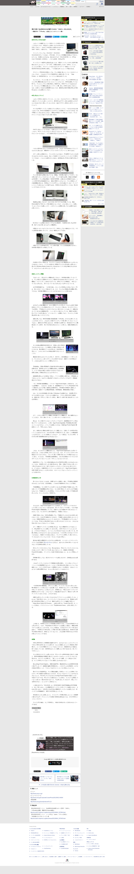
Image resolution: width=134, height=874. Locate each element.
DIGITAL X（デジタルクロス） (50, 839)
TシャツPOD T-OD (65, 835)
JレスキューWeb (78, 837)
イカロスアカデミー (79, 839)
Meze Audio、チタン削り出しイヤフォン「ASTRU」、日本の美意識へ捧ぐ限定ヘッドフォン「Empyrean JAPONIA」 (94, 37)
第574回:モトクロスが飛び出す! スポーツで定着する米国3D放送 (63, 778)
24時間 (90, 19)
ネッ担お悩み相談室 (35, 842)
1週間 (96, 19)
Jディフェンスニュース (80, 832)
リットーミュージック (65, 830)
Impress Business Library (49, 835)
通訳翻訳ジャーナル (79, 835)
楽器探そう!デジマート (66, 832)
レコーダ (37, 6)
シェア (49, 36)
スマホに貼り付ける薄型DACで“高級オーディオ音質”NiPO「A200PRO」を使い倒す (96, 222)
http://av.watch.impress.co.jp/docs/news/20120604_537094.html (48, 812)
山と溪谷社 (62, 839)
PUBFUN (89, 837)
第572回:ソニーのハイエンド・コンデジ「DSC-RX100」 (46, 778)
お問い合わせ (45, 856)
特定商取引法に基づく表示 (99, 856)
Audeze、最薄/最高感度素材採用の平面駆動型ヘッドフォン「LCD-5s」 (96, 90)
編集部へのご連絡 (62, 856)
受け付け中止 (48, 542)
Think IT (32, 830)
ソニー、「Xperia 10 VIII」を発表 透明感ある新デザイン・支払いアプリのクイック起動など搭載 (94, 195)
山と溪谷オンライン (65, 841)
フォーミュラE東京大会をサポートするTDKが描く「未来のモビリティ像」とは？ (96, 47)
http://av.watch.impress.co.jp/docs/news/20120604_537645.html (48, 818)
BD (66, 6)
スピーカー (82, 6)
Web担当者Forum (34, 832)
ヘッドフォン (55, 6)
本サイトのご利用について (34, 856)
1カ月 (101, 19)
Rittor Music (62, 828)
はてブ (57, 36)
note (65, 36)
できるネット (34, 848)
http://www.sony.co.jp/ (36, 793)
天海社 (89, 830)
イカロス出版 (76, 828)
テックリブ (75, 848)
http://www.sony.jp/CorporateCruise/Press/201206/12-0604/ (47, 797)
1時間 (84, 19)
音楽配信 (88, 6)
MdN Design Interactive (80, 846)
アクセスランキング (90, 17)
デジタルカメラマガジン (36, 846)
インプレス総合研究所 (35, 835)
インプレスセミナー (48, 837)
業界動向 (75, 6)
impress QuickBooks (92, 835)
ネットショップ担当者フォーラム (51, 832)
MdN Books (77, 844)
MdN (74, 842)
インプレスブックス (48, 846)
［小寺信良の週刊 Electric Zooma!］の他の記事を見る (55, 784)
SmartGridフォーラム (48, 830)
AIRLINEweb (77, 830)
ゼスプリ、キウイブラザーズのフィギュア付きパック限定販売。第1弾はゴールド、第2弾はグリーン (94, 188)
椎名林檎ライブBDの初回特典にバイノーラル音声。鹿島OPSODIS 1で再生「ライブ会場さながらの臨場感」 (94, 27)
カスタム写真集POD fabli (94, 846)
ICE (87, 828)
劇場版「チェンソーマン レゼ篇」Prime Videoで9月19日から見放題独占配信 (96, 95)
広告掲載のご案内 (53, 856)
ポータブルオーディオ (45, 6)
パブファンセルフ (92, 839)
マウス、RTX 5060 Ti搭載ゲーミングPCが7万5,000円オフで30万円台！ (96, 52)
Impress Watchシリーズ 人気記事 (93, 182)
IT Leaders (33, 837)
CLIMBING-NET (64, 844)
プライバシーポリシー (72, 856)
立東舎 (62, 837)
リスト (42, 36)
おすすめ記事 (88, 206)
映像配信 (62, 6)
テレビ (31, 6)
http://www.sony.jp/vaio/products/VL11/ (41, 801)
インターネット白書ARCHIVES (37, 851)
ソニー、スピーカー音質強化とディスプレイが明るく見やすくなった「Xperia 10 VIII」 (96, 101)
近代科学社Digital (65, 848)
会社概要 (80, 856)
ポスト (38, 36)
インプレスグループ (88, 856)
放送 (70, 6)
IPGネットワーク (90, 841)
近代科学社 (62, 846)
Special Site (88, 42)
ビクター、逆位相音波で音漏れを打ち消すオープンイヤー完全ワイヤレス (96, 84)
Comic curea (91, 832)
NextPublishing (47, 848)
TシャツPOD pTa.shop (93, 843)
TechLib (76, 850)
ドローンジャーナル (35, 839)
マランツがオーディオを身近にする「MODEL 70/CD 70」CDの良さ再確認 (96, 68)
